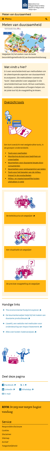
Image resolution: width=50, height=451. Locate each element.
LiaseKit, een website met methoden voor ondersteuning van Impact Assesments (27, 325)
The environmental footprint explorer (23, 310)
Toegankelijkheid (9, 446)
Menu (8, 18)
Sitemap (5, 438)
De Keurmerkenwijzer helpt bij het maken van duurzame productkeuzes (26, 317)
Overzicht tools (14, 102)
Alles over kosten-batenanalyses (21, 331)
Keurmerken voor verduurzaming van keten (27, 169)
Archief (5, 442)
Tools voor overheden (17, 153)
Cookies (5, 430)
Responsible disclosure (12, 426)
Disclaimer (6, 434)
